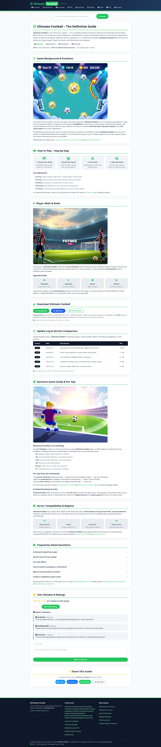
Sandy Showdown (99, 534)
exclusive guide (82, 293)
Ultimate (50, 4)
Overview (36, 7)
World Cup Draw (87, 718)
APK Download (76, 311)
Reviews (119, 7)
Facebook (73, 682)
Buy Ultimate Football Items (79, 711)
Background (48, 7)
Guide (101, 7)
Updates (91, 7)
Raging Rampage (109, 582)
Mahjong (78, 718)
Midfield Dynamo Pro (93, 140)
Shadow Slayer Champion (45, 584)
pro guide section (65, 192)
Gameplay (61, 7)
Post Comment (81, 660)
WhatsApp (86, 682)
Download (80, 7)
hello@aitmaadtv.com (42, 710)
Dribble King (90, 192)
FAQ (109, 7)
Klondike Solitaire (80, 716)
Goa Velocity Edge (75, 140)
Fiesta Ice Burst (120, 582)
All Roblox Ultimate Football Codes (77, 707)
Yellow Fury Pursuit (82, 534)
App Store (59, 311)
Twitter (61, 682)
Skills (70, 7)
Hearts (72, 716)
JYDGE (79, 713)
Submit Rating (51, 607)
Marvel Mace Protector (86, 485)
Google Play (42, 311)
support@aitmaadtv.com (82, 582)
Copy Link (100, 682)
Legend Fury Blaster (62, 140)
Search (103, 16)
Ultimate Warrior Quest (66, 485)
